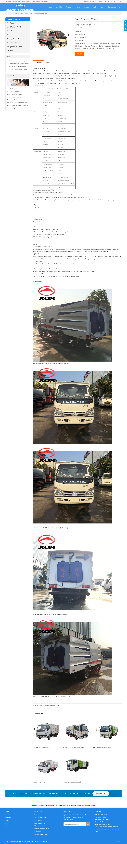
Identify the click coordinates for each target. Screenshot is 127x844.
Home (50, 7)
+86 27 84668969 (12, 1)
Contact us (112, 7)
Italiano (57, 805)
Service (86, 7)
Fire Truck (37, 815)
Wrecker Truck (38, 831)
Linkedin (114, 1)
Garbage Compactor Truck (41, 828)
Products (69, 7)
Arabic (86, 805)
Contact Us (93, 1)
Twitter (108, 1)
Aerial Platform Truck (40, 817)
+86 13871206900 (26, 1)
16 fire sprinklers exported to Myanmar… (18, 61)
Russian (92, 805)
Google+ (111, 1)
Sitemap (7, 826)
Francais (50, 805)
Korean (80, 805)
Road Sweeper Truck (26, 13)
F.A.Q (94, 7)
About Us (86, 1)
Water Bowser (38, 820)
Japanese (73, 805)
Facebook (105, 1)
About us (59, 7)
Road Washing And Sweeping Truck (49, 705)
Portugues (65, 805)
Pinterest (117, 1)
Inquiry (100, 1)
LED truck (36, 826)
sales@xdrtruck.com (42, 1)
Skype (120, 1)
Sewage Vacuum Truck (40, 834)
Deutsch (36, 805)
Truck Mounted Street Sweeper (45, 708)
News (78, 7)
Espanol (43, 805)
